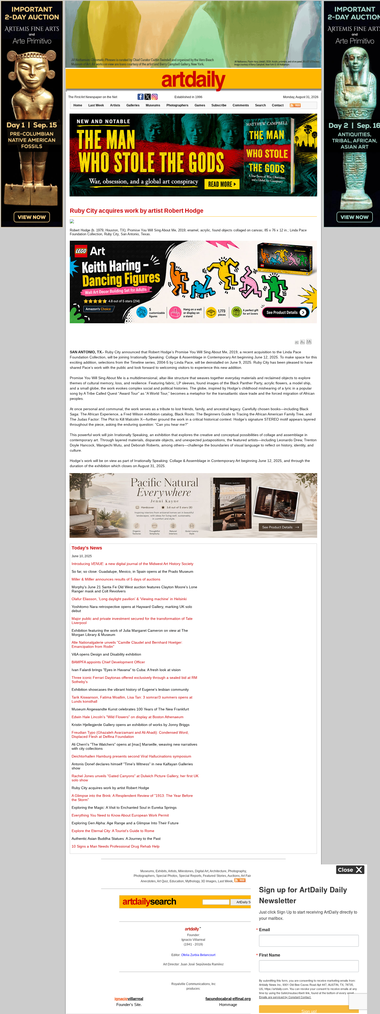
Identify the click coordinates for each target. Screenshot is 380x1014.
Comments (241, 105)
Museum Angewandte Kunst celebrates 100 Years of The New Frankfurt (130, 709)
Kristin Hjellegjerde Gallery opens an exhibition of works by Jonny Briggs (130, 725)
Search (260, 105)
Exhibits (161, 871)
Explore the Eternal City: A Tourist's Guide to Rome (113, 831)
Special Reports (190, 876)
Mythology (192, 881)
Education (177, 881)
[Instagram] (154, 99)
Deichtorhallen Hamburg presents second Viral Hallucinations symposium (131, 756)
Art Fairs (247, 876)
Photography (237, 871)
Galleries (133, 105)
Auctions (233, 876)
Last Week (96, 105)
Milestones (185, 871)
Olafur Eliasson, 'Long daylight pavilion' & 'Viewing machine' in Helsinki (129, 599)
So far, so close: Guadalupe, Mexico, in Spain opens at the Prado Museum (132, 571)
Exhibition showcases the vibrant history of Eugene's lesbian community (130, 689)
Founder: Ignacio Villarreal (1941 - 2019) (193, 939)
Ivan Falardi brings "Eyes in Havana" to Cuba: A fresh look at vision (126, 670)
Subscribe (218, 105)
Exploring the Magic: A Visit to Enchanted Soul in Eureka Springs (124, 807)
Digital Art (201, 871)
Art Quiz (162, 881)
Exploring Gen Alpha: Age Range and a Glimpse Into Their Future (125, 823)
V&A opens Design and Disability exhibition (106, 654)
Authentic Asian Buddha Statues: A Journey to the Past (116, 838)
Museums (153, 105)
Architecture (218, 871)
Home (77, 105)
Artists (115, 105)
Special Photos (166, 876)
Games (200, 105)
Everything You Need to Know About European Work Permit (120, 815)
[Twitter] (148, 99)
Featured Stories (214, 876)
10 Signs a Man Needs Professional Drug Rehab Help (115, 846)
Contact (278, 105)
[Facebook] (141, 99)
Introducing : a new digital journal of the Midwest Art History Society (132, 564)
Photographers (177, 105)
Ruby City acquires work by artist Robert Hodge (110, 788)
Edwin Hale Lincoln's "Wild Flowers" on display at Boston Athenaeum (128, 717)
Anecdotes (148, 881)
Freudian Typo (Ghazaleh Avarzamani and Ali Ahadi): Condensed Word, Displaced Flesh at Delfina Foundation (130, 734)
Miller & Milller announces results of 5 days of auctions (116, 579)
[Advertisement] (257, 581)
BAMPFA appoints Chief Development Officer (108, 662)
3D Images (208, 881)
